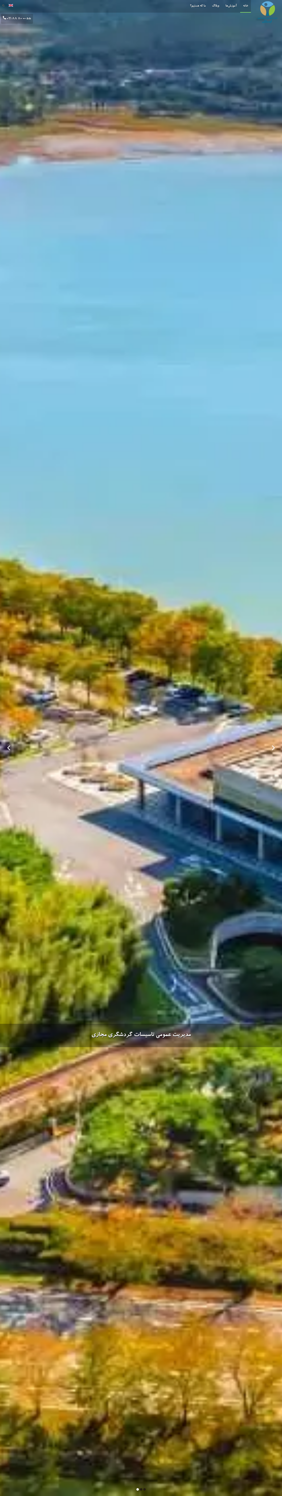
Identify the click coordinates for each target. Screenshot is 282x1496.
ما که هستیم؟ (198, 6)
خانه (245, 6)
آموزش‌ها (231, 6)
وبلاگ (215, 6)
